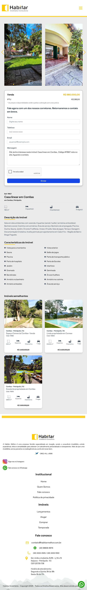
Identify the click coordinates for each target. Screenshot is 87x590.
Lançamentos (43, 511)
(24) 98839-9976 (46, 548)
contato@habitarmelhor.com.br (46, 542)
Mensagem (12, 148)
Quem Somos (43, 487)
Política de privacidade (43, 497)
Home (43, 481)
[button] (2, 52)
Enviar (43, 181)
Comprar (43, 522)
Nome (9, 117)
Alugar (43, 517)
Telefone (10, 127)
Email (9, 138)
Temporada (43, 527)
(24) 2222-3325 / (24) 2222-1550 (46, 553)
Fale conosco (43, 492)
